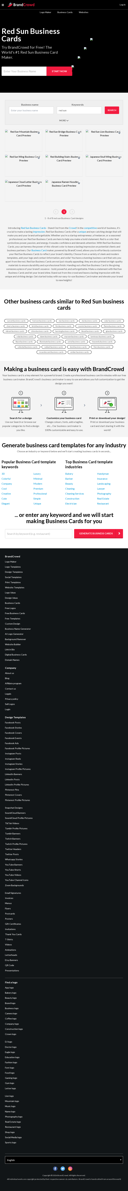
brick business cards (40, 326)
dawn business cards (48, 336)
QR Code (9, 965)
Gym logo (9, 1083)
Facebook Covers (13, 732)
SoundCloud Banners (15, 813)
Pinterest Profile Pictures (17, 800)
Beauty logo (11, 998)
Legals (8, 693)
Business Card (39, 250)
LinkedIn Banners (13, 774)
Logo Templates (13, 566)
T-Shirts (9, 939)
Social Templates (13, 577)
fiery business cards (102, 347)
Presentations (12, 970)
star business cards (67, 321)
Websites (83, 12)
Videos (8, 944)
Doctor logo (11, 1047)
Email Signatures (13, 893)
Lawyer (101, 488)
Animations (10, 949)
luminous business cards (101, 336)
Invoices (9, 898)
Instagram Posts (13, 753)
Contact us (10, 688)
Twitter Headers (13, 849)
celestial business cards (27, 347)
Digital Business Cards (16, 654)
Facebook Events (13, 738)
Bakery (69, 473)
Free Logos (10, 608)
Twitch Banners (12, 838)
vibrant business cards (15, 331)
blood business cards (90, 331)
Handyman (103, 473)
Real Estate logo (13, 1121)
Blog (7, 678)
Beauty (69, 483)
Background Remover (15, 639)
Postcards (10, 913)
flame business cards (113, 326)
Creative (6, 493)
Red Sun (25, 227)
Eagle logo (10, 1052)
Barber (69, 478)
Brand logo (10, 1003)
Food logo (10, 1072)
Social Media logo (13, 1137)
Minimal (37, 478)
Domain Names (12, 660)
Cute (4, 498)
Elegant (6, 503)
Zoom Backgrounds (14, 885)
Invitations (10, 929)
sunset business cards (16, 321)
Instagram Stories (13, 764)
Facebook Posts (13, 722)
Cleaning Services (74, 493)
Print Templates (13, 582)
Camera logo (11, 1013)
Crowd (72, 227)
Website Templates (14, 587)
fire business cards (63, 326)
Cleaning (70, 488)
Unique (37, 503)
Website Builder (13, 644)
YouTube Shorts (13, 869)
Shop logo (10, 1132)
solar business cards (112, 321)
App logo (9, 987)
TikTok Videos (12, 823)
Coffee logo (11, 1018)
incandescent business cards (51, 352)
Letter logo (10, 1088)
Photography (104, 493)
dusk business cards (78, 347)
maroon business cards (74, 336)
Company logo (12, 1023)
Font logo (9, 1067)
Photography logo (13, 1116)
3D (3, 473)
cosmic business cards (87, 326)
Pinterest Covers (13, 794)
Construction (72, 498)
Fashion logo (11, 1062)
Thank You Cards (13, 934)
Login (7, 709)
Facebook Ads (12, 743)
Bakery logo (10, 992)
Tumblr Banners (12, 833)
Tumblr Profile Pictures (16, 828)
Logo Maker (45, 12)
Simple (37, 498)
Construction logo (14, 1029)
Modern (37, 483)
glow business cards (114, 331)
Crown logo (10, 1034)
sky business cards (89, 321)
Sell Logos (10, 704)
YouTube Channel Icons (16, 880)
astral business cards (76, 341)
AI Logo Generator (14, 634)
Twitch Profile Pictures (16, 844)
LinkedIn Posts (12, 779)
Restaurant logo (13, 1127)
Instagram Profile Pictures (18, 769)
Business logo (12, 1008)
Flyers (8, 908)
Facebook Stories (13, 727)
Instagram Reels (13, 758)
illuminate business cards (50, 341)
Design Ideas (11, 598)
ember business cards (79, 352)
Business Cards (65, 12)
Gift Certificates (13, 924)
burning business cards (65, 331)
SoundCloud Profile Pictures (19, 818)
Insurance (102, 478)
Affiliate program (13, 683)
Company (7, 483)
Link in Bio (10, 649)
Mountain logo (12, 1101)
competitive (90, 227)
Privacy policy (11, 699)
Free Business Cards (15, 613)
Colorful (6, 478)
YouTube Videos (13, 875)
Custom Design (12, 623)
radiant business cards (53, 347)
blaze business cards (24, 341)
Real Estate (103, 498)
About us (9, 673)
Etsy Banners (11, 960)
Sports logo (10, 1142)
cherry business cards (16, 326)
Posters (9, 918)
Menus (8, 903)
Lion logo (9, 1096)
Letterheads (11, 955)
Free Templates (12, 618)
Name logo (10, 1111)
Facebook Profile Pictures (17, 748)
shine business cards (40, 331)
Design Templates (14, 572)
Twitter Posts (12, 854)
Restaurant (103, 503)
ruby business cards (25, 336)
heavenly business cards (102, 341)
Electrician (71, 503)
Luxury (37, 473)
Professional (40, 493)
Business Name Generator (18, 628)
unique (82, 231)
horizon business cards (42, 321)
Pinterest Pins (12, 789)
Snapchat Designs (14, 807)
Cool (4, 488)
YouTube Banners (13, 864)
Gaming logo (11, 1078)
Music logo (10, 1106)
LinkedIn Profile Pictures (17, 784)
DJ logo (8, 1041)
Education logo (12, 1057)
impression (39, 231)
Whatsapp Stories (14, 859)
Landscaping (104, 483)
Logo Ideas (10, 592)
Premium (38, 488)
